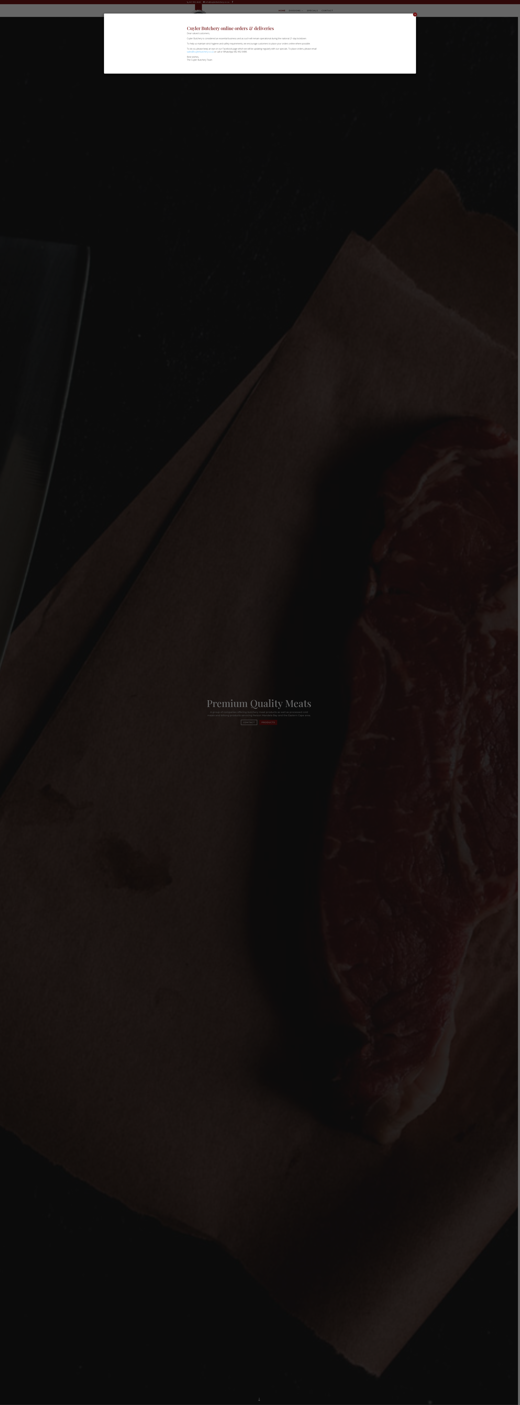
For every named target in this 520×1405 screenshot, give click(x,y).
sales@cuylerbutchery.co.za (200, 51)
